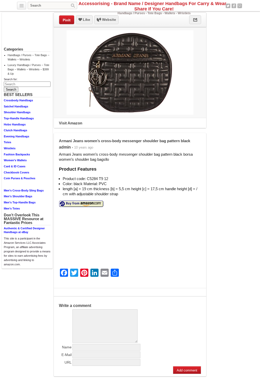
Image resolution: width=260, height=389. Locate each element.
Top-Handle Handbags (19, 118)
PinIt (67, 20)
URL (68, 362)
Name (67, 347)
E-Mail (66, 355)
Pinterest (239, 5)
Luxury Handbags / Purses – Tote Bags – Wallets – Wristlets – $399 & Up (28, 69)
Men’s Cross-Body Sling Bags (24, 190)
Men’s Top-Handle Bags (20, 202)
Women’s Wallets (15, 160)
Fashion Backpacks (17, 154)
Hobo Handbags (15, 124)
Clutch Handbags (15, 130)
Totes (7, 142)
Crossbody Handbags (18, 100)
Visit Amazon (70, 123)
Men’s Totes (12, 208)
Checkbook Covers (16, 172)
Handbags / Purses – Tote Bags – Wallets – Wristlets (28, 57)
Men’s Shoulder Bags (18, 196)
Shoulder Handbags (17, 112)
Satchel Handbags (16, 106)
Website (108, 20)
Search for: (11, 79)
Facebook (233, 5)
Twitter (228, 5)
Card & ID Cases (14, 166)
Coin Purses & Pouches (19, 178)
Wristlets (9, 148)
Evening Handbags (16, 136)
